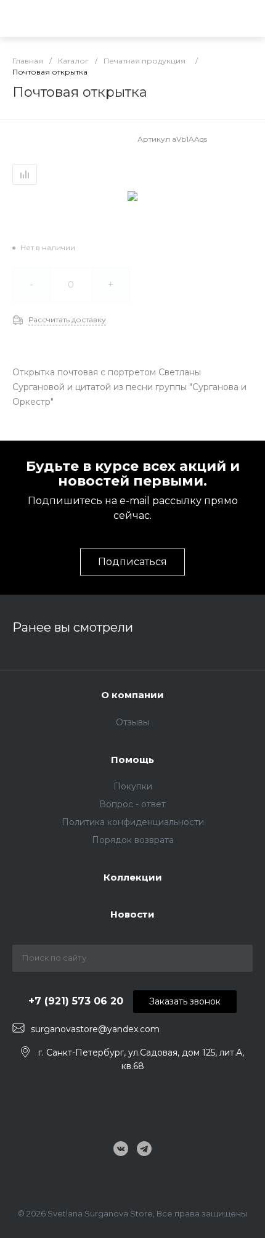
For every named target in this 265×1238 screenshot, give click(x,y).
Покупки (132, 786)
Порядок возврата (133, 839)
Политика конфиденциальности (133, 822)
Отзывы (132, 722)
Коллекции (133, 877)
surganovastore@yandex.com (95, 1029)
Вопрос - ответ (132, 804)
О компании (132, 695)
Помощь (132, 759)
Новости (132, 914)
